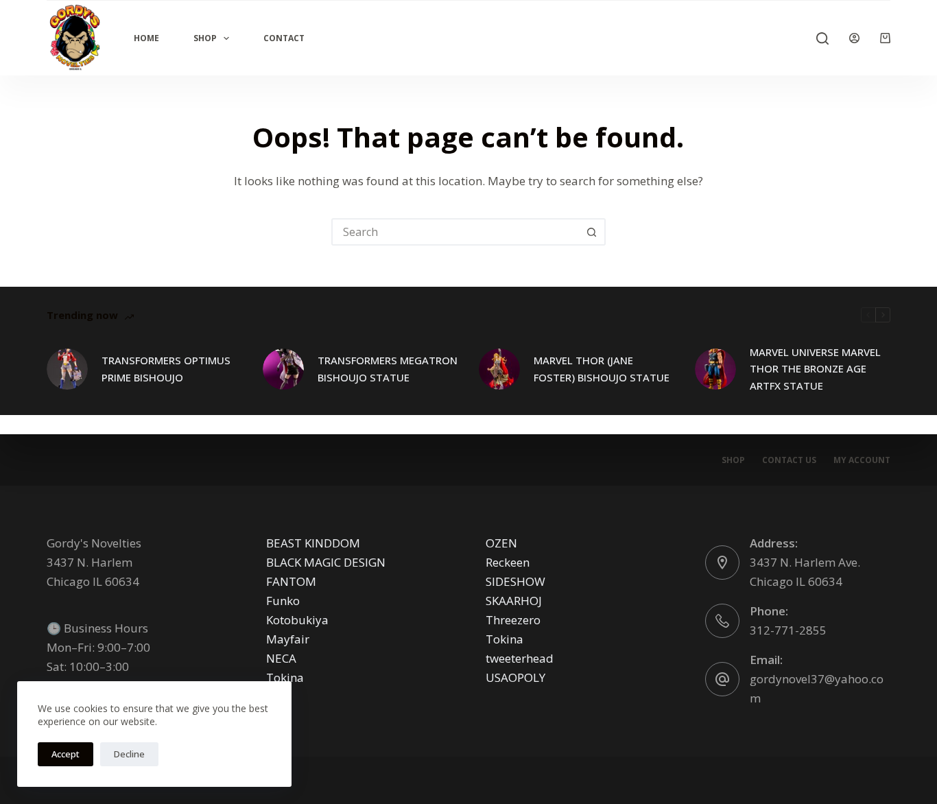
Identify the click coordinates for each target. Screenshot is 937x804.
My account (861, 460)
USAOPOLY (515, 677)
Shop (205, 38)
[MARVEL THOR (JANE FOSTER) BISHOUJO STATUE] (499, 369)
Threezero (513, 620)
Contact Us (789, 460)
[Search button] (592, 232)
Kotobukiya (297, 620)
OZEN (501, 543)
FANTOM (291, 581)
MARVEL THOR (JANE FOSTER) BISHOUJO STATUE (601, 368)
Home (146, 38)
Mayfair (287, 639)
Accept (65, 754)
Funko (283, 600)
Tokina (285, 677)
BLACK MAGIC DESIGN (326, 562)
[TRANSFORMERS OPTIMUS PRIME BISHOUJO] (67, 369)
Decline (129, 754)
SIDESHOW (515, 581)
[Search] (822, 38)
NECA (281, 658)
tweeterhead (520, 658)
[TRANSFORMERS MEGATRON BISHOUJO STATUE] (283, 369)
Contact (284, 38)
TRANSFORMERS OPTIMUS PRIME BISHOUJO (166, 368)
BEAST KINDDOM (313, 543)
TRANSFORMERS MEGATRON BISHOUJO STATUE (388, 368)
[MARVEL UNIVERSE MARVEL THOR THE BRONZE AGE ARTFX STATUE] (715, 369)
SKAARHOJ (514, 600)
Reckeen (508, 562)
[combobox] (456, 232)
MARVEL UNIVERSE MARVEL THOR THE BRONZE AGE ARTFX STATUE (815, 369)
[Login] (854, 38)
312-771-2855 (788, 630)
